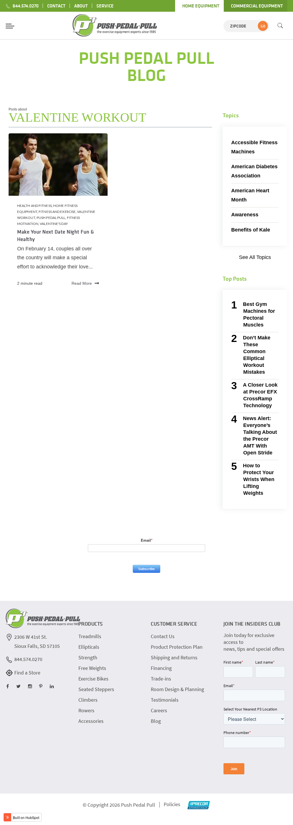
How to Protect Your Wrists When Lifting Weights (258, 479)
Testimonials (165, 700)
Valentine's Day (54, 223)
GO (263, 26)
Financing (161, 668)
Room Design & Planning (177, 689)
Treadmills (89, 636)
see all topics (255, 257)
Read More (82, 283)
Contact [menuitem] (56, 6)
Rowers (86, 710)
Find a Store (27, 672)
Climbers (88, 700)
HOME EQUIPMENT (200, 6)
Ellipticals (88, 647)
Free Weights (92, 668)
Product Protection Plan (177, 647)
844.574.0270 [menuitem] (26, 6)
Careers (159, 710)
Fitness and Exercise (57, 211)
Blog (156, 721)
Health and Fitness (34, 205)
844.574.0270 (28, 659)
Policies (172, 804)
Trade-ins (161, 678)
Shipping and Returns (174, 657)
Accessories (91, 721)
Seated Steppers (96, 689)
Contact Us (163, 636)
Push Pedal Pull (51, 217)
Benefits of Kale (250, 230)
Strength (87, 657)
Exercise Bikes (93, 678)
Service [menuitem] (105, 6)
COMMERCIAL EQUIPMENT (257, 6)
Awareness (244, 214)
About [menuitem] (81, 6)
